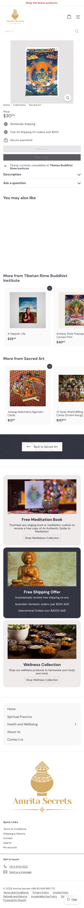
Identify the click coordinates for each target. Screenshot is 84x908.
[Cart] (69, 17)
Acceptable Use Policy (44, 896)
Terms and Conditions (16, 892)
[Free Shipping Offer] (42, 569)
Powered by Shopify (14, 900)
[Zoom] (67, 97)
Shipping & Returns (14, 833)
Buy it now (42, 157)
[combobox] (42, 31)
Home (6, 105)
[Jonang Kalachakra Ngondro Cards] (27, 395)
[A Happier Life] (27, 315)
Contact (8, 838)
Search (7, 843)
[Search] (77, 31)
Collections (19, 105)
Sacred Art (35, 105)
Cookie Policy (61, 892)
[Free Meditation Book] (42, 496)
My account (10, 847)
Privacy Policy (41, 892)
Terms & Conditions (14, 829)
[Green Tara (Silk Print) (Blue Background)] (27, 234)
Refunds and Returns (15, 896)
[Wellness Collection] (42, 641)
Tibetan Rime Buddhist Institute (35, 278)
